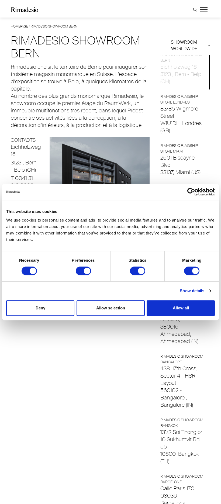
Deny (40, 308)
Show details (192, 290)
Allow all (181, 308)
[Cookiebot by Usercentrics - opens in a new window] (191, 192)
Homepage (19, 26)
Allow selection (110, 308)
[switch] (83, 271)
